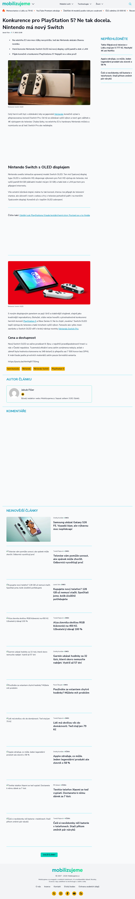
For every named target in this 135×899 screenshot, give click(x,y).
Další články (49, 855)
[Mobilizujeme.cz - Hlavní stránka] (16, 4)
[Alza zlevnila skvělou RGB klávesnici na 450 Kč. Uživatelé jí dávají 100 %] (28, 629)
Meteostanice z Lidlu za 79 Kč (19, 10)
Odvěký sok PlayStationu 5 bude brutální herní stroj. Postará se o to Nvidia (54, 215)
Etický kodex (69, 886)
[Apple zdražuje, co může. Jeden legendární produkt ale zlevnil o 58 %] (28, 763)
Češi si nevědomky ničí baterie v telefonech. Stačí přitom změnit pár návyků (116, 75)
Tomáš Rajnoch (58, 551)
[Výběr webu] (33, 4)
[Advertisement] (49, 144)
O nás (38, 886)
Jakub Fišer (6, 33)
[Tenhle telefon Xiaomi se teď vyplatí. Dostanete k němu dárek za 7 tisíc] (28, 796)
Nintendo (58, 114)
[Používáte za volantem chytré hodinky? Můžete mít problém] (28, 696)
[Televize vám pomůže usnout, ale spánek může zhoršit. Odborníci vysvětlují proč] (28, 562)
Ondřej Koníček (58, 518)
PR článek (56, 785)
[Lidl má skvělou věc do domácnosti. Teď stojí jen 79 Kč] (28, 729)
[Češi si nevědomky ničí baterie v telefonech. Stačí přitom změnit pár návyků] (28, 829)
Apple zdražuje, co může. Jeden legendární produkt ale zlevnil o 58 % (116, 61)
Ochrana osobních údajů (89, 886)
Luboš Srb (56, 585)
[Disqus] (67, 443)
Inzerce (47, 886)
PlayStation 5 (29, 321)
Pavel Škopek (57, 685)
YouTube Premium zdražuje (48, 10)
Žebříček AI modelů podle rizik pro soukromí (82, 10)
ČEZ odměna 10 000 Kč (115, 10)
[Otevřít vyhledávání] (130, 4)
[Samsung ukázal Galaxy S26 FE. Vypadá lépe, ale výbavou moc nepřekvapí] (28, 529)
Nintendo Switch (41, 369)
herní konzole (13, 369)
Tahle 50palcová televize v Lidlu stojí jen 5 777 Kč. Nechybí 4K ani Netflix (116, 47)
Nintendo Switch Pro (68, 328)
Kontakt (57, 886)
